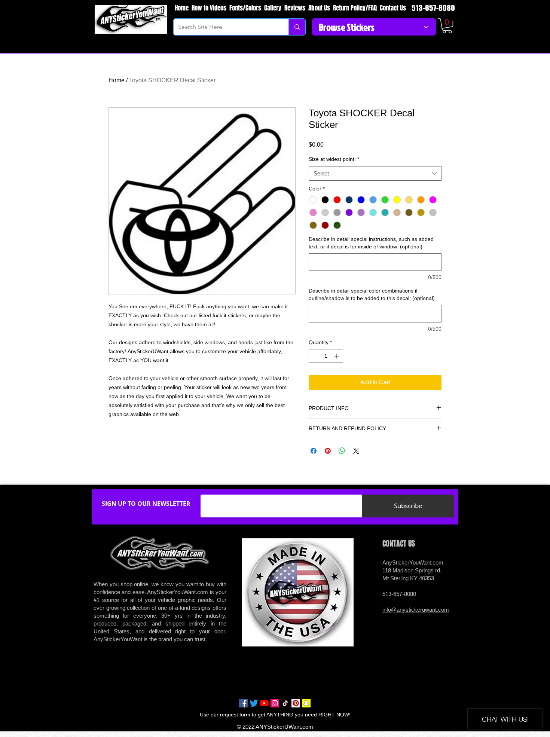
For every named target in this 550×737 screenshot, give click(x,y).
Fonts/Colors (245, 8)
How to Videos (209, 8)
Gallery (272, 8)
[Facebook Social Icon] (243, 703)
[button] (447, 25)
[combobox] (375, 173)
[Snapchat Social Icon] (306, 703)
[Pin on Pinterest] (327, 450)
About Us (319, 8)
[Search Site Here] (296, 27)
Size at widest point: (334, 159)
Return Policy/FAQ (355, 8)
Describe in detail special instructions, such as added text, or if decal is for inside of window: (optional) (371, 243)
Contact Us (392, 8)
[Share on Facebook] (313, 450)
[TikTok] (285, 703)
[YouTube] (264, 703)
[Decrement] (314, 356)
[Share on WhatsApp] (341, 450)
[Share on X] (356, 450)
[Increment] (337, 356)
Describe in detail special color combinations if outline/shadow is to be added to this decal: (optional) (372, 294)
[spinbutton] (326, 356)
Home (182, 8)
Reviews (294, 8)
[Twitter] (254, 703)
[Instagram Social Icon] (275, 703)
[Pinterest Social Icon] (295, 703)
